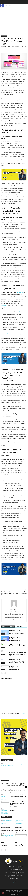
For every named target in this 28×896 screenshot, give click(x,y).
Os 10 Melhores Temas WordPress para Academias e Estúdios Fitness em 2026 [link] (17, 632)
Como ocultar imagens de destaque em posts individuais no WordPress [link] (13, 784)
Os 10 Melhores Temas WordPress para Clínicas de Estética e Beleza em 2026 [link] (17, 661)
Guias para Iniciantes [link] (5, 827)
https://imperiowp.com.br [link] (14, 611)
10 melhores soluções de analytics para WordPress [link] (7, 845)
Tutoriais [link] (20, 890)
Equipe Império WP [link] (7, 46)
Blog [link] (6, 5)
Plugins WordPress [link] (5, 780)
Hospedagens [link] (9, 891)
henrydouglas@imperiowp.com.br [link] (14, 883)
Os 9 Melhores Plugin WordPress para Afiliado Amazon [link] (21, 593)
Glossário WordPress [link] (17, 891)
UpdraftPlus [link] (20, 292)
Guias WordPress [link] (14, 890)
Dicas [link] (3, 842)
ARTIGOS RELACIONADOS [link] (8, 626)
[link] (2, 5)
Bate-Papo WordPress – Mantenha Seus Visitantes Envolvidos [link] (7, 593)
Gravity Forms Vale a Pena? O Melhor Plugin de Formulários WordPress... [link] (17, 803)
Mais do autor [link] (19, 626)
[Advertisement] (14, 21)
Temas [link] (9, 5)
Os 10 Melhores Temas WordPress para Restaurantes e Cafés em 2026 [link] (17, 668)
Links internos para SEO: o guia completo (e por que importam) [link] (20, 845)
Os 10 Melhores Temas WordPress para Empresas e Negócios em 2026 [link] (17, 639)
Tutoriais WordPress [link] (18, 827)
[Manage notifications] (3, 893)
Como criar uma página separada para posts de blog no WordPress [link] (20, 831)
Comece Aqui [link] (7, 890)
